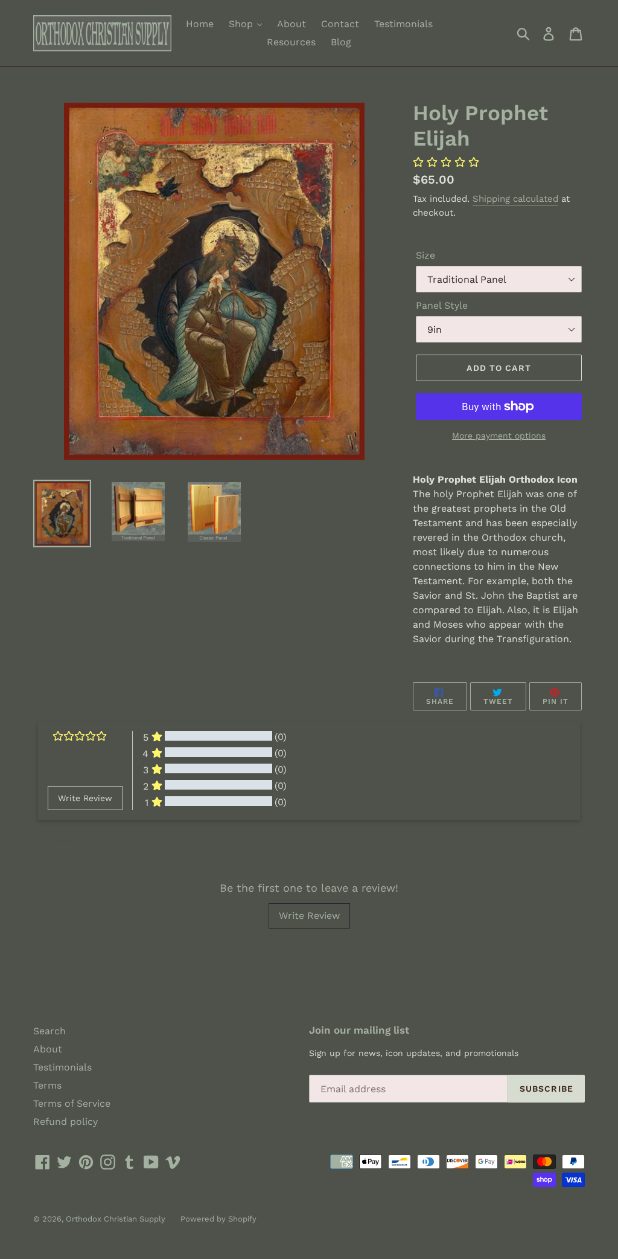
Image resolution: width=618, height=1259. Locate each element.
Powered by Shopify (218, 1218)
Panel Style (442, 305)
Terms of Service (71, 1103)
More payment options (499, 435)
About (291, 24)
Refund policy (65, 1121)
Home (200, 24)
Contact (340, 24)
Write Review (309, 915)
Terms (47, 1085)
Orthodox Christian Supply (115, 1218)
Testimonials (403, 24)
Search (49, 1031)
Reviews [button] (62, 841)
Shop (242, 24)
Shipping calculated (515, 198)
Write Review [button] (85, 798)
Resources (291, 42)
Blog (341, 42)
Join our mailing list (359, 1030)
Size (425, 255)
